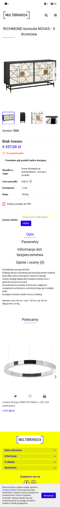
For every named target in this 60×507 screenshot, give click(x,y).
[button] (30, 450)
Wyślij (26, 223)
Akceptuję (49, 495)
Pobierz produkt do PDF (19, 204)
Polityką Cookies (9, 490)
